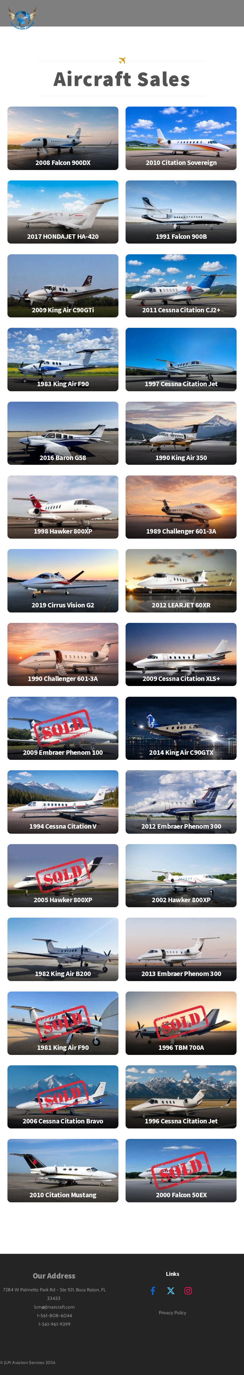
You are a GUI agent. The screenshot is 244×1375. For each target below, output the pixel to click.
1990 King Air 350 (181, 457)
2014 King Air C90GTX (181, 752)
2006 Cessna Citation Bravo (63, 1121)
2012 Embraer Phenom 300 (181, 826)
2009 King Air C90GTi (63, 309)
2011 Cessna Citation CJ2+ (181, 309)
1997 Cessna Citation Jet (181, 383)
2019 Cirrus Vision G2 (63, 605)
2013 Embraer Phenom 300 (181, 973)
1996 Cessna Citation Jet (181, 1121)
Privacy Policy (172, 1312)
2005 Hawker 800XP (63, 899)
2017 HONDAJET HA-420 (63, 236)
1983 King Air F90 (63, 383)
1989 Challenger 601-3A (181, 531)
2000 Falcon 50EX (181, 1194)
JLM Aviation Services (24, 1362)
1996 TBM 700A (181, 1047)
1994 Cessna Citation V (62, 826)
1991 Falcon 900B (181, 236)
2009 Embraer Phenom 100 (63, 752)
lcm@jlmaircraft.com (54, 1307)
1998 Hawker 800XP (63, 531)
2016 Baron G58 (63, 457)
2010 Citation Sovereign (181, 162)
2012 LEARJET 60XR (181, 605)
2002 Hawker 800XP (181, 899)
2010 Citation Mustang (62, 1194)
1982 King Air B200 (63, 973)
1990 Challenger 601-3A (63, 678)
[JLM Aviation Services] (22, 25)
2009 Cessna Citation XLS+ (181, 678)
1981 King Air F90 (63, 1047)
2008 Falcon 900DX (62, 162)
